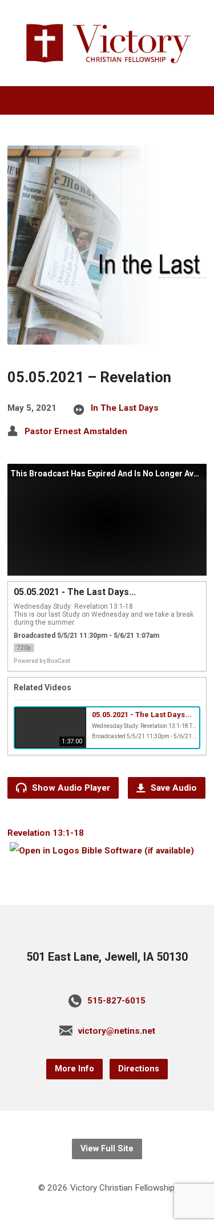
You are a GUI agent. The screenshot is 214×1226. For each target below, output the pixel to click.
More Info (74, 1069)
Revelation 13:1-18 (45, 833)
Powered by (42, 661)
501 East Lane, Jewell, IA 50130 (107, 957)
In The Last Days (125, 408)
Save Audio (172, 788)
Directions (138, 1069)
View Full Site (107, 1149)
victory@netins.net (116, 1031)
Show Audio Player (70, 788)
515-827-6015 (116, 1001)
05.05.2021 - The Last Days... (142, 714)
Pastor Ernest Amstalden (76, 431)
